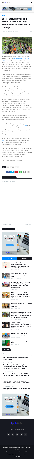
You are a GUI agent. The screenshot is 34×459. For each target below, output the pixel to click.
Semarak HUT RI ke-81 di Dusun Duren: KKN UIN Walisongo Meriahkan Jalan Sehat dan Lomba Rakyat (20, 285)
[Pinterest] (16, 172)
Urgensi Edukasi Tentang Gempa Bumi (21, 342)
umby (17, 167)
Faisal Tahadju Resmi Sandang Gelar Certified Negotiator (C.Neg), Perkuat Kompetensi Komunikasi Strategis (20, 265)
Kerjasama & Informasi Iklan (20, 452)
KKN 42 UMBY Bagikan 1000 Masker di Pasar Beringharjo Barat (20, 275)
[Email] (24, 172)
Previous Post (7, 224)
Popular (9, 259)
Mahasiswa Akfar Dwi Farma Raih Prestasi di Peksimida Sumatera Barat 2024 (21, 305)
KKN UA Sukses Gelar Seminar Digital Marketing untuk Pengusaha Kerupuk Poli (16, 382)
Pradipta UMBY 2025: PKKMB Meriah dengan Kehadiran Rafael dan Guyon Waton (16, 389)
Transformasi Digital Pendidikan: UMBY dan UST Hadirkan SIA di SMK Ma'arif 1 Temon (17, 374)
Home (3, 15)
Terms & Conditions (13, 454)
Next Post (28, 224)
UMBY (3, 140)
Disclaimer (24, 454)
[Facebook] (8, 172)
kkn (7, 15)
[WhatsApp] (20, 172)
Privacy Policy (17, 456)
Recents (24, 259)
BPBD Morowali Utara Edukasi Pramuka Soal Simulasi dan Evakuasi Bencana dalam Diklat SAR (21, 295)
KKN (26, 126)
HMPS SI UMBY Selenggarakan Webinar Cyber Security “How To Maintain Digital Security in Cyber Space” (21, 325)
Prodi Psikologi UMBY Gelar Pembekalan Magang (19, 334)
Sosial (12, 167)
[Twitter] (12, 172)
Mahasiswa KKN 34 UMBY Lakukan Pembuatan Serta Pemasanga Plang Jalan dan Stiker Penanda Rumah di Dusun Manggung (21, 315)
